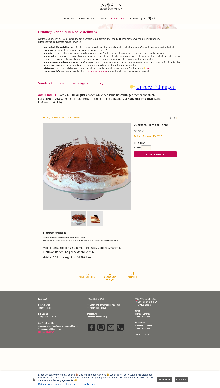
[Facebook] (91, 327)
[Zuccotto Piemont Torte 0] (78, 218)
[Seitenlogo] (110, 6)
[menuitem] (170, 118)
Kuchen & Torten (59, 117)
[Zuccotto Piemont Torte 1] (95, 218)
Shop (45, 117)
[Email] (110, 327)
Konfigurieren (90, 384)
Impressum (72, 384)
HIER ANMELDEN (46, 331)
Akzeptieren (164, 379)
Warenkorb (132, 276)
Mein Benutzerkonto (88, 276)
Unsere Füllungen (156, 86)
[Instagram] (101, 327)
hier (148, 68)
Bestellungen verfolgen (110, 278)
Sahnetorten (76, 117)
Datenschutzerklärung (50, 384)
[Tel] (120, 327)
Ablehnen (181, 379)
